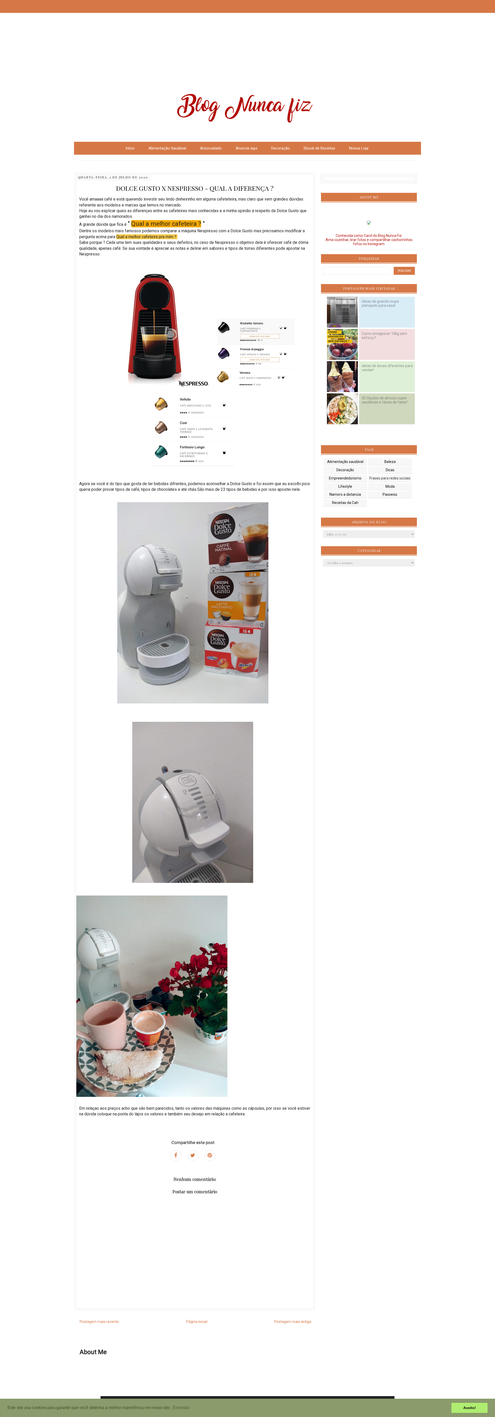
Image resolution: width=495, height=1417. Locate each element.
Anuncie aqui (246, 148)
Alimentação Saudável (167, 148)
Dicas (390, 470)
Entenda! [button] (181, 1407)
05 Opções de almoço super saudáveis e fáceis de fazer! (384, 400)
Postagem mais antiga (292, 1322)
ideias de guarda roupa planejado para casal (380, 303)
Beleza (390, 462)
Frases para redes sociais (389, 478)
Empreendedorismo (345, 478)
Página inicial (196, 1322)
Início (130, 148)
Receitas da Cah (345, 503)
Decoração (345, 470)
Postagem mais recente (99, 1322)
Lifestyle (345, 486)
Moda (390, 486)
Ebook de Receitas (319, 148)
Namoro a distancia (345, 494)
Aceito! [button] (469, 1408)
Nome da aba (38, 5)
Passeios (390, 494)
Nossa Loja (358, 148)
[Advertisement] (154, 36)
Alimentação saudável (345, 462)
